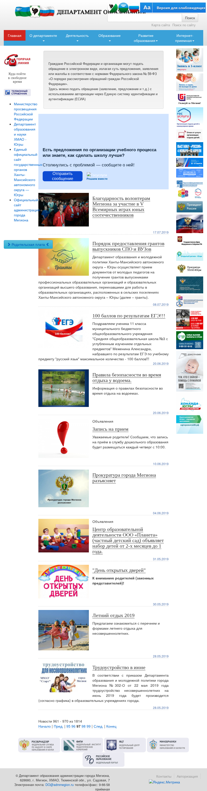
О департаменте (43, 35)
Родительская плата (28, 244)
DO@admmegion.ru (59, 784)
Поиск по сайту (184, 25)
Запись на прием (110, 429)
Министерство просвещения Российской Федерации (25, 111)
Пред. (58, 726)
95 (68, 726)
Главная (14, 35)
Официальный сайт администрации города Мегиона (27, 209)
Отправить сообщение (62, 176)
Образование (109, 35)
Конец (111, 726)
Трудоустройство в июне (118, 667)
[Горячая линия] (17, 60)
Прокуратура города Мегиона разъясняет (124, 477)
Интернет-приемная (184, 38)
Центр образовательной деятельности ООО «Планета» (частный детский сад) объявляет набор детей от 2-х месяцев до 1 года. (128, 540)
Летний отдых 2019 (113, 615)
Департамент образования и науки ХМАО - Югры (25, 134)
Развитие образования (144, 38)
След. (98, 726)
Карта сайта (160, 25)
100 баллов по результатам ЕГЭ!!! (128, 315)
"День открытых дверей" (119, 570)
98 (84, 726)
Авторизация (187, 776)
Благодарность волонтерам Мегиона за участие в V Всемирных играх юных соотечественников (121, 206)
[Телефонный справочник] (17, 92)
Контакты (163, 776)
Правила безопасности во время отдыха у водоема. (126, 377)
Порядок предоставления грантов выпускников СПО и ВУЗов (128, 246)
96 (73, 726)
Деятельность (77, 35)
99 (89, 726)
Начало (44, 726)
